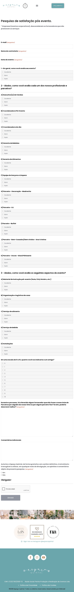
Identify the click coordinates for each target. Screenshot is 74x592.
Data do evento (11, 60)
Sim (4, 473)
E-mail (8, 42)
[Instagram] (37, 557)
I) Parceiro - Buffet (8, 224)
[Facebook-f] (30, 557)
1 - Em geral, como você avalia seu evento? (18, 68)
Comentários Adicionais (11, 440)
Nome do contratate (13, 51)
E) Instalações (7, 344)
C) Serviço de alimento (10, 311)
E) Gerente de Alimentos (11, 159)
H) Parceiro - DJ (7, 207)
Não (4, 475)
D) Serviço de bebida (9, 328)
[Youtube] (43, 557)
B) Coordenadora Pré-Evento (13, 111)
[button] (37, 5)
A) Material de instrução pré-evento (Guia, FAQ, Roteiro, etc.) (26, 279)
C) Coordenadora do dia (11, 127)
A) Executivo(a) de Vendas (12, 95)
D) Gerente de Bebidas (10, 143)
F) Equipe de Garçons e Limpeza (14, 175)
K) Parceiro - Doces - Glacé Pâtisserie (16, 256)
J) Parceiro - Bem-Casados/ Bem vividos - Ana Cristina (23, 240)
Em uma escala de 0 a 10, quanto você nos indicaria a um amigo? (27, 360)
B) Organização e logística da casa (15, 295)
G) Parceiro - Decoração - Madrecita (16, 191)
